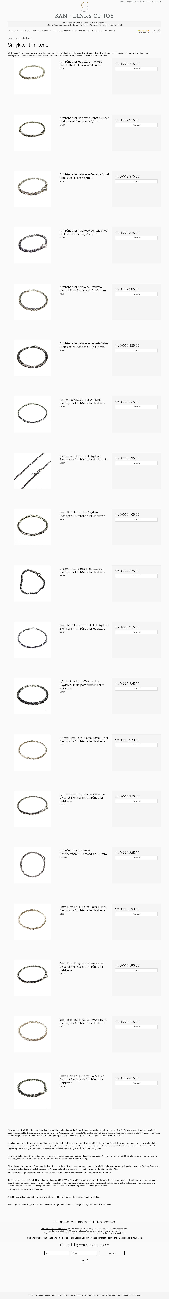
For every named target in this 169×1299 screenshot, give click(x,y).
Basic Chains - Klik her (96, 55)
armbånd (65, 53)
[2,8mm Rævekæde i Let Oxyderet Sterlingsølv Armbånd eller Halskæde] (32, 421)
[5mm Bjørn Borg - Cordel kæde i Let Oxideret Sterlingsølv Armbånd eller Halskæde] (32, 1097)
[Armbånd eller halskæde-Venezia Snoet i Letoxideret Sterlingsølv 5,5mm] (32, 252)
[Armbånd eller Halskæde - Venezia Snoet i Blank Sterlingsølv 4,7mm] (32, 83)
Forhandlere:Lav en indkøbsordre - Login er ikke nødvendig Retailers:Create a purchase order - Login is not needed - (84, 24)
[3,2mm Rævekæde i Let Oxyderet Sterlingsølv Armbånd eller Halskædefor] (32, 477)
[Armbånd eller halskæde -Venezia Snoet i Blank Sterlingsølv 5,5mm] (32, 195)
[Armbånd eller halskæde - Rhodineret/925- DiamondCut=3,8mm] (32, 872)
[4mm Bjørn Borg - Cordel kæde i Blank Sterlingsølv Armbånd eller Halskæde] (32, 928)
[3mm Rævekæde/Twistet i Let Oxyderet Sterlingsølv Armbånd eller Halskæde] (32, 646)
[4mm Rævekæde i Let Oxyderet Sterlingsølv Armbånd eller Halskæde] (32, 533)
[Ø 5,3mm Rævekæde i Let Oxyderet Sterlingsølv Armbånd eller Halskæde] (32, 590)
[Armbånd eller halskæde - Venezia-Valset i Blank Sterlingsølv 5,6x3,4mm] (32, 308)
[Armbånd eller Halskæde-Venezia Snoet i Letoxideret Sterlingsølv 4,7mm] (32, 139)
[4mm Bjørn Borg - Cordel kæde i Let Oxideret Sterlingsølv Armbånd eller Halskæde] (32, 984)
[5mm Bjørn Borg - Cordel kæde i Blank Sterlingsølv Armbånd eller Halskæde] (32, 1041)
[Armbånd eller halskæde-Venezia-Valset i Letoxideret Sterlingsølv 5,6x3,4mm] (32, 364)
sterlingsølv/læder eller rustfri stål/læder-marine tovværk (33, 55)
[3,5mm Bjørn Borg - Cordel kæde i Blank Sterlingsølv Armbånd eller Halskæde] (32, 759)
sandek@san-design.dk (111, 1295)
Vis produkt (136, 69)
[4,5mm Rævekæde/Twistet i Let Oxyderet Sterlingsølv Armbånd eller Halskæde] (32, 703)
